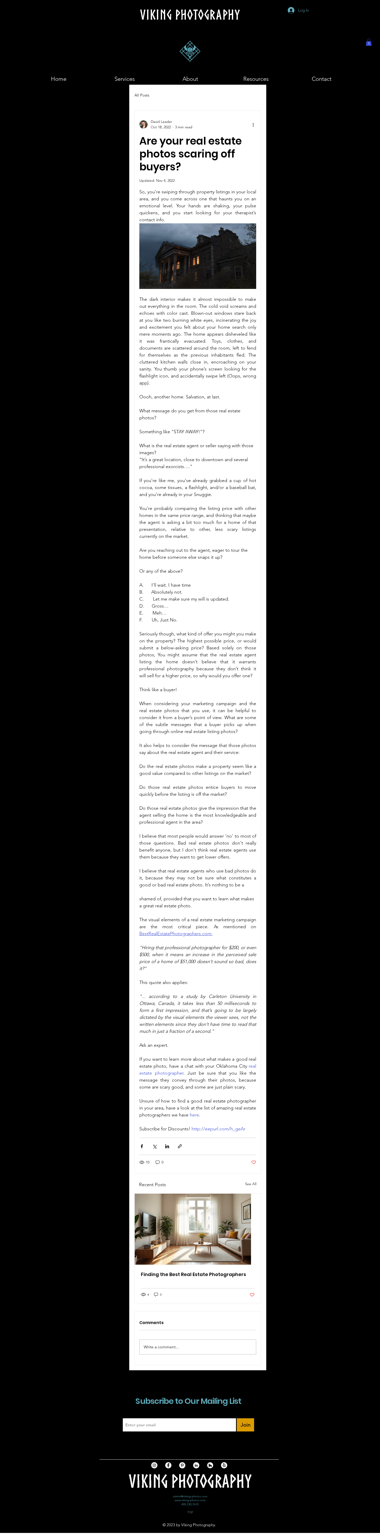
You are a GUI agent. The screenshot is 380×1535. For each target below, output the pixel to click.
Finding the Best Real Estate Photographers (193, 1274)
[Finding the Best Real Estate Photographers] (198, 1229)
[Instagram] (154, 1465)
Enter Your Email (136, 1413)
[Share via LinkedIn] (167, 1146)
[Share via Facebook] (141, 1146)
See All (250, 1184)
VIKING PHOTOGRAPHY (190, 1481)
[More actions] (253, 124)
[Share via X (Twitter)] (154, 1146)
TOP (190, 1512)
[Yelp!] (224, 1465)
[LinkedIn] (196, 1465)
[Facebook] (168, 1465)
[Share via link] (179, 1146)
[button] (369, 42)
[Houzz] (210, 1465)
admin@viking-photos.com (190, 1496)
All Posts (141, 95)
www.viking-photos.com (190, 1500)
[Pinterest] (182, 1465)
